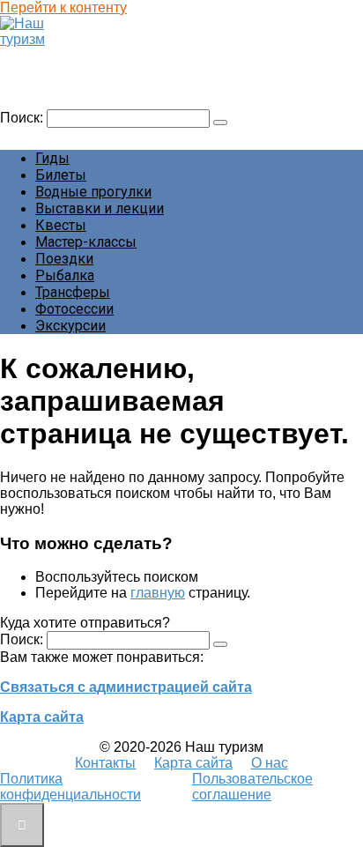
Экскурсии (70, 325)
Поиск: (23, 117)
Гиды (52, 158)
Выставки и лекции (99, 208)
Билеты (60, 175)
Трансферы (72, 292)
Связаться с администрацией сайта (126, 687)
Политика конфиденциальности (70, 786)
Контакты (105, 762)
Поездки (64, 258)
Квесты (60, 225)
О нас (269, 762)
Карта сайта (42, 717)
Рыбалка (64, 275)
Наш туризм (47, 56)
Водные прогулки (93, 191)
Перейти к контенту (63, 7)
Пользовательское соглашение (252, 786)
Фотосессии (74, 309)
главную (157, 592)
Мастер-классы (86, 242)
